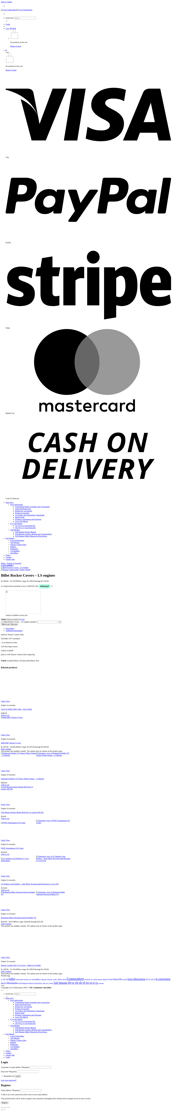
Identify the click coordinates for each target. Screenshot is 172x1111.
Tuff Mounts (15, 530)
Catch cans (44, 993)
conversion (87, 993)
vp (90, 996)
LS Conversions (16, 524)
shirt (44, 996)
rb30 (19, 996)
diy (92, 992)
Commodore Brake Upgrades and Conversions (32, 507)
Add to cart (5, 624)
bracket (26, 993)
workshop (101, 996)
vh (76, 996)
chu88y (55, 992)
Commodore (75, 992)
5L (1, 992)
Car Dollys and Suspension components (29, 515)
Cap (30, 992)
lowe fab (117, 992)
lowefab (124, 993)
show (47, 996)
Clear (23, 619)
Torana (51, 996)
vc (72, 996)
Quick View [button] (5, 701)
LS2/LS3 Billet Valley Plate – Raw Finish (16, 709)
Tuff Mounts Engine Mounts (25, 532)
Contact (8, 557)
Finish (3, 619)
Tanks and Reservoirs (23, 509)
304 (4, 993)
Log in (18, 1089)
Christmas (49, 992)
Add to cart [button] (5, 715)
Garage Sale (10, 559)
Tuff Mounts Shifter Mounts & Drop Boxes (31, 536)
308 (7, 993)
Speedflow (14, 553)
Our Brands (10, 538)
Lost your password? (8, 1094)
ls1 (150, 993)
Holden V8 (105, 993)
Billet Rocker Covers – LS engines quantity (20, 622)
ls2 (152, 993)
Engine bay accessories (23, 511)
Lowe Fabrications (17, 540)
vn (87, 996)
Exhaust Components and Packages (28, 519)
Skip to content (6, 2)
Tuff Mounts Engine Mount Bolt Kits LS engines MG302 (22, 812)
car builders (36, 993)
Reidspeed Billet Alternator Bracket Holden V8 (18, 918)
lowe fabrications (16, 505)
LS (147, 992)
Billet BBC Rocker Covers (11, 743)
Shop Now (10, 502)
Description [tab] (10, 629)
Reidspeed (14, 549)
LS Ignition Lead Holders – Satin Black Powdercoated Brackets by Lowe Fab (30, 884)
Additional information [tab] (14, 631)
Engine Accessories (22, 513)
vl (83, 996)
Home (3, 563)
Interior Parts (19, 517)
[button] (8, 24)
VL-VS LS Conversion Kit (25, 526)
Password (8, 1085)
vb (69, 996)
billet (12, 992)
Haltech (13, 547)
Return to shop (15, 46)
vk (80, 996)
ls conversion (163, 992)
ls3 (154, 993)
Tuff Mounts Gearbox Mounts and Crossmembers (33, 534)
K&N (111, 993)
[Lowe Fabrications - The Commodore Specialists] (16, 10)
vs (96, 996)
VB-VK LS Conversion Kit (25, 528)
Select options (6, 749)
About (8, 555)
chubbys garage (61, 993)
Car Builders (15, 551)
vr (94, 996)
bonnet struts (19, 993)
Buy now (14, 624)
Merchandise (12, 996)
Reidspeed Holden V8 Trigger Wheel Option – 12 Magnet (22, 779)
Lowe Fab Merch (21, 521)
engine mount (97, 993)
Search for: (10, 18)
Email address (10, 1104)
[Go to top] (2, 1003)
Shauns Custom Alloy (18, 545)
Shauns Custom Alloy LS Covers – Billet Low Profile (21, 979)
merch (3, 996)
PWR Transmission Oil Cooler (12, 848)
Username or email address (15, 1081)
